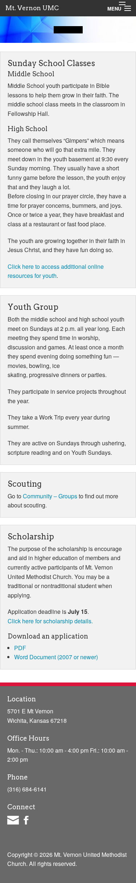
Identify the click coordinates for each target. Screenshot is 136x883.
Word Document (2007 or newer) (56, 657)
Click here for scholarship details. (50, 621)
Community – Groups (50, 496)
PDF (20, 648)
